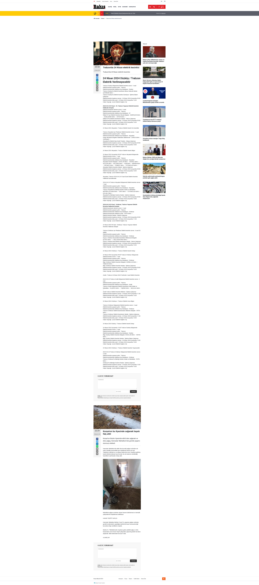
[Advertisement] (129, 29)
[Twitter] (97, 77)
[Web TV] (161, 1)
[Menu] (150, 7)
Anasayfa (121, 578)
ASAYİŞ (110, 6)
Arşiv (111, 1)
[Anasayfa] (94, 1)
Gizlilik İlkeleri (136, 578)
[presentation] (98, 13)
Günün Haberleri (105, 1)
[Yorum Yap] (97, 90)
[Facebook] (97, 75)
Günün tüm (161, 13)
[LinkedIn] (97, 80)
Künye (126, 578)
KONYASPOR (132, 6)
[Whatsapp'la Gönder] (97, 82)
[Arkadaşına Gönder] (97, 85)
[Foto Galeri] (165, 1)
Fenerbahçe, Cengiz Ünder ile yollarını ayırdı (121, 13)
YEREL (115, 6)
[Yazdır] (97, 87)
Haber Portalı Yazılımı (100, 583)
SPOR (119, 6)
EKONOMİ (125, 6)
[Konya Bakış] (99, 6)
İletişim (130, 578)
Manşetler (98, 1)
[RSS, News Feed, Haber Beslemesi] (164, 578)
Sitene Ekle (116, 1)
